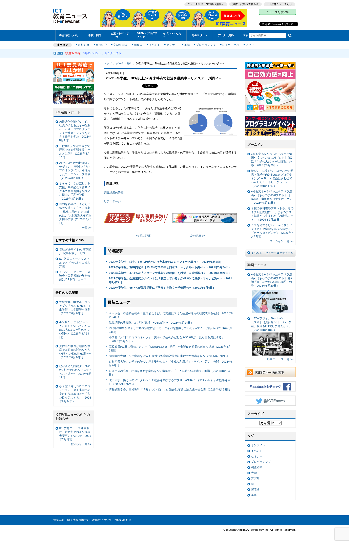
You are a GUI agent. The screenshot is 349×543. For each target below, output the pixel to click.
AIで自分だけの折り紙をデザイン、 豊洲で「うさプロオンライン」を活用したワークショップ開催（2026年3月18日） (75, 170)
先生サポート (199, 35)
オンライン (258, 445)
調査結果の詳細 (114, 192)
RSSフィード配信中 (270, 372)
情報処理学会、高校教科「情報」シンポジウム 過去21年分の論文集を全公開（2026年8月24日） (170, 389)
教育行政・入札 (68, 35)
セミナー (172, 44)
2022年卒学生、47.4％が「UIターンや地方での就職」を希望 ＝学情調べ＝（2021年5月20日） (170, 273)
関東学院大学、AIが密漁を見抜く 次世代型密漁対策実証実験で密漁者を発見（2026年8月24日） (170, 356)
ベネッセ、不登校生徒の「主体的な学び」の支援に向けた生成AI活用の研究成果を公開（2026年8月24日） (171, 315)
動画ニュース (257, 265)
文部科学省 (120, 44)
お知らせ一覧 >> (80, 444)
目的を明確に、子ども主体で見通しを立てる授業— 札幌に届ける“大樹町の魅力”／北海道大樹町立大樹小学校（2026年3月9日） (75, 213)
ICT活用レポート (68, 112)
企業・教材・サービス (120, 35)
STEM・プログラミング (147, 35)
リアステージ (112, 201)
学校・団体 (94, 35)
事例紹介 (101, 44)
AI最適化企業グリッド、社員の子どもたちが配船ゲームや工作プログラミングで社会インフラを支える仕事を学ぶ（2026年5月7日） (75, 131)
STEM (226, 44)
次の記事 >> (197, 235)
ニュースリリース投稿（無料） (205, 4)
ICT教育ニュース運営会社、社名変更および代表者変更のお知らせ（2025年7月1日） (75, 433)
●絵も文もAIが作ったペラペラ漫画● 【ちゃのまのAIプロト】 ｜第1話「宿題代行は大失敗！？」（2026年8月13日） (271, 197)
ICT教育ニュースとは (279, 4)
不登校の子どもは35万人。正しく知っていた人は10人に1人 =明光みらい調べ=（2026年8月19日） (74, 329)
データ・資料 (226, 35)
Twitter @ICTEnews (270, 401)
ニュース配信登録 (277, 12)
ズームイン (255, 144)
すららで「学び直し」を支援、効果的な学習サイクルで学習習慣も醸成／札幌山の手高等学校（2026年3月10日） (74, 191)
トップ (108, 63)
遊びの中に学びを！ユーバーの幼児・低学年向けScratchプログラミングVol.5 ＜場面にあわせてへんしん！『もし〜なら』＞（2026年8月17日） (272, 178)
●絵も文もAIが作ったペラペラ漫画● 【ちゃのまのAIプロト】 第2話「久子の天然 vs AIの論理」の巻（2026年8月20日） (271, 159)
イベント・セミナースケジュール (272, 253)
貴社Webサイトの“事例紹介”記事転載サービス (75, 251)
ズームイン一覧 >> (281, 241)
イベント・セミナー (172, 35)
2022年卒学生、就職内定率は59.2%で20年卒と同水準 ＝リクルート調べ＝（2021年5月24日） (170, 267)
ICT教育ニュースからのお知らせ (73, 417)
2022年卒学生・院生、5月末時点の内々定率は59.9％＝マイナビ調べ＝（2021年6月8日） (166, 261)
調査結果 (256, 467)
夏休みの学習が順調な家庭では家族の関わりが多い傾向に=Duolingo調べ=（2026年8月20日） (75, 351)
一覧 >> (86, 227)
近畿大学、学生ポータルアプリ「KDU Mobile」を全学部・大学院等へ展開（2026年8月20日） (75, 307)
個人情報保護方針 (78, 520)
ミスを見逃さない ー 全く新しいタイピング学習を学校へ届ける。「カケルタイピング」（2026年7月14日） (272, 230)
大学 (254, 473)
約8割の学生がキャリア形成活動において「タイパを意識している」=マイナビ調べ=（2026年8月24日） (170, 330)
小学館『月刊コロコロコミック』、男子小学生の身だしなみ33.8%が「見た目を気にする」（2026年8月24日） (166, 339)
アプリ (250, 44)
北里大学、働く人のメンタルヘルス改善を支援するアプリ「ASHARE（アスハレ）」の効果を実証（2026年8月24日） (169, 382)
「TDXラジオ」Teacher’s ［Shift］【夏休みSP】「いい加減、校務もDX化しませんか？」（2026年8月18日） (271, 324)
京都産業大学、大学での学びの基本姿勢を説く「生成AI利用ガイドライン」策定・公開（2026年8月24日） (171, 363)
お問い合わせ (122, 520)
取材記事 (83, 44)
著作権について (102, 520)
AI (238, 44)
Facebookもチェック (270, 386)
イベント (154, 44)
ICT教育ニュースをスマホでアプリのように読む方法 (74, 262)
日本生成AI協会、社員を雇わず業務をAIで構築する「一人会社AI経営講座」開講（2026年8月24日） (169, 372)
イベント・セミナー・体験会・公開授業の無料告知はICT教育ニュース (74, 275)
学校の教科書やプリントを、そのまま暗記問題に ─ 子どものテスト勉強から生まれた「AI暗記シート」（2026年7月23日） (272, 214)
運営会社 (59, 520)
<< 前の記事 (143, 235)
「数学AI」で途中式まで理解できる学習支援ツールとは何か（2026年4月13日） (74, 151)
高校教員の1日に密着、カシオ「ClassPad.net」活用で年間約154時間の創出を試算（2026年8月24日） (170, 348)
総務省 (138, 44)
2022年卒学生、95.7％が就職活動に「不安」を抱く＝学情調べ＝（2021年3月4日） (162, 287)
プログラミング (206, 44)
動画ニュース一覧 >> (280, 359)
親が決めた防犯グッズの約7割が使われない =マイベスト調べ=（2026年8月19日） (75, 371)
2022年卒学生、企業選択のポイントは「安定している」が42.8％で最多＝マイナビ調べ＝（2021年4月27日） (170, 280)
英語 (187, 44)
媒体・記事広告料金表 (245, 4)
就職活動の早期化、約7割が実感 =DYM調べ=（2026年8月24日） (151, 322)
